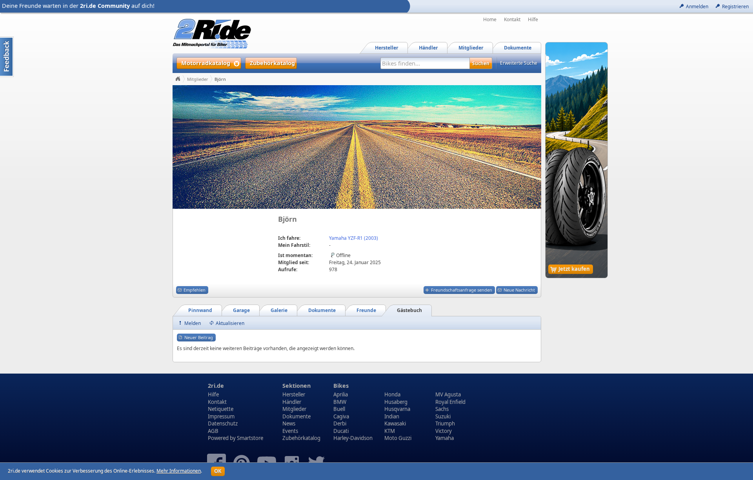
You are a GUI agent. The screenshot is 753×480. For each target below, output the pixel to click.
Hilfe (533, 19)
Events (290, 430)
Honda (392, 394)
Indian (391, 416)
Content (7, 57)
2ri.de (216, 385)
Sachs (442, 408)
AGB (213, 430)
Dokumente (296, 416)
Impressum (221, 416)
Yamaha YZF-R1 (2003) (353, 238)
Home (490, 19)
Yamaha (444, 438)
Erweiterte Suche (518, 63)
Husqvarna (397, 408)
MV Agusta (448, 394)
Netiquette (220, 408)
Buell (339, 408)
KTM (389, 430)
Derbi (339, 423)
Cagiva (341, 416)
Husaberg (395, 401)
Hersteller (293, 394)
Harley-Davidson (353, 438)
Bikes (341, 385)
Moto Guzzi (397, 438)
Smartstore (250, 438)
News (288, 423)
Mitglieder (197, 79)
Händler (291, 401)
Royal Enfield (450, 401)
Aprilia (340, 394)
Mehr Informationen (178, 470)
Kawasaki (395, 423)
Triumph (445, 423)
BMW (339, 401)
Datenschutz (223, 423)
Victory (443, 430)
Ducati (341, 430)
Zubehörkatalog (301, 438)
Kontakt (512, 19)
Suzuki (443, 416)
